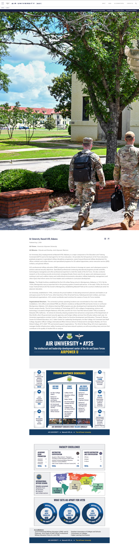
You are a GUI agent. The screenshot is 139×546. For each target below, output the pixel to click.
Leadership (110, 10)
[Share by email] (108, 239)
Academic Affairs (119, 10)
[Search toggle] (136, 3)
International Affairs (131, 10)
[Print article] (105, 239)
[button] (2, 3)
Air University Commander (98, 10)
